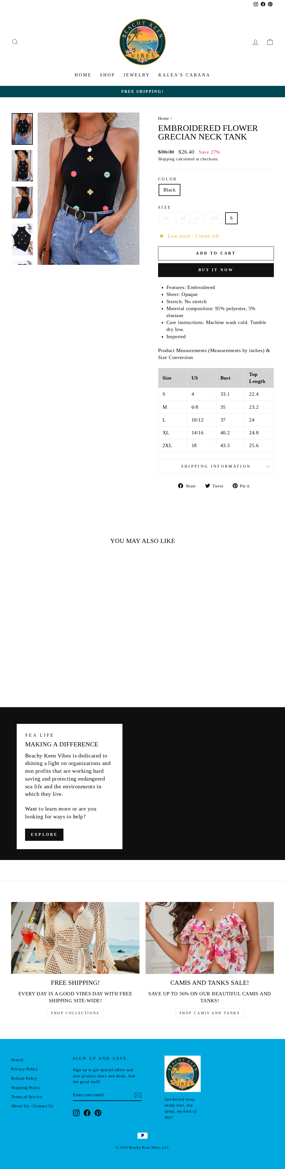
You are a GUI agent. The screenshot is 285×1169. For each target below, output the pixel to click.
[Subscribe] (138, 1094)
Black (169, 190)
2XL (214, 218)
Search (17, 1059)
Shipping (166, 158)
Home (83, 75)
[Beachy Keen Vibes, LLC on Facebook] (87, 1112)
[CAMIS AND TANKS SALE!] (210, 938)
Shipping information (216, 466)
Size (164, 207)
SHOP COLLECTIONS (75, 1013)
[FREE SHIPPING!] (75, 938)
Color (167, 179)
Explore (44, 834)
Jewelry (137, 75)
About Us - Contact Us (32, 1105)
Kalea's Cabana (184, 75)
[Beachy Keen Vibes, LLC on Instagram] (76, 1112)
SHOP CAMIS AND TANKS (210, 1013)
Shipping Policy (26, 1087)
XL (166, 218)
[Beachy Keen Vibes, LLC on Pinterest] (98, 1112)
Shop (107, 75)
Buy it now (216, 270)
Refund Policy (24, 1078)
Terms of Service (26, 1096)
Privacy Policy (24, 1068)
